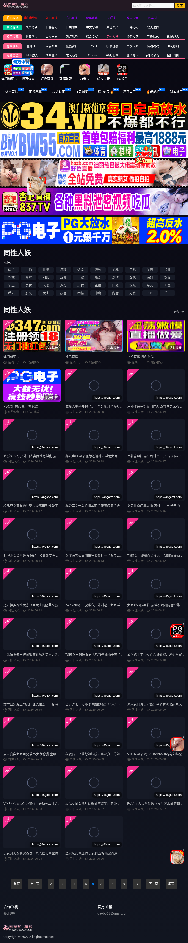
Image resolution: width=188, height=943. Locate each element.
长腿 (167, 270)
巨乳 (132, 270)
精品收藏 (13, 36)
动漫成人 (173, 36)
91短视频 (112, 55)
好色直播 (71, 357)
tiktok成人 (31, 55)
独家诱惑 (112, 46)
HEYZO (92, 46)
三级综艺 (153, 36)
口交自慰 (52, 36)
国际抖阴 (173, 55)
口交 (115, 285)
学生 (11, 285)
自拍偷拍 (72, 27)
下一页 (153, 884)
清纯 (98, 270)
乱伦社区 (132, 55)
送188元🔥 (106, 92)
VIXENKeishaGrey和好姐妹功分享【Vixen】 (34, 803)
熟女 (167, 277)
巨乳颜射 (173, 46)
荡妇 (150, 277)
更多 (177, 311)
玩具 (63, 277)
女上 (46, 293)
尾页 (171, 884)
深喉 (132, 285)
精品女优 (92, 36)
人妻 (46, 285)
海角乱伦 (52, 55)
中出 (98, 293)
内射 (115, 293)
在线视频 (13, 46)
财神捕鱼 (176, 92)
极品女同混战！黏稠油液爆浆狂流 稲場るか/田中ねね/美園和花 (110, 803)
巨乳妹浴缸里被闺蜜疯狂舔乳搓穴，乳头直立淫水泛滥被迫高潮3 (49, 654)
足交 (150, 285)
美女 (28, 285)
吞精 (80, 293)
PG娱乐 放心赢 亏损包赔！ (22, 406)
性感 (46, 270)
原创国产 (112, 27)
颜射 (63, 293)
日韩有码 (52, 27)
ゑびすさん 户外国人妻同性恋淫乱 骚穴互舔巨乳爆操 (41, 456)
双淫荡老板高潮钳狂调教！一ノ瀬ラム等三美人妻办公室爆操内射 (111, 555)
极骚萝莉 (72, 46)
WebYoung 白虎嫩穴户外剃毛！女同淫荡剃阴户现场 (102, 605)
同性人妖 (112, 36)
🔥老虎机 (153, 92)
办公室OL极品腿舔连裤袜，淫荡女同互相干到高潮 (101, 456)
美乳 (115, 270)
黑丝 (28, 277)
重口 (167, 293)
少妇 (63, 285)
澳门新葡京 (11, 357)
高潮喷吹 (153, 46)
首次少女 (132, 46)
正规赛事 (35, 92)
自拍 (28, 270)
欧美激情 (153, 27)
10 (137, 884)
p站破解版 (153, 55)
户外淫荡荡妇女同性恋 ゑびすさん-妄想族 (157, 406)
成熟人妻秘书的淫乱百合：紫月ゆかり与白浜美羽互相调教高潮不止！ (115, 406)
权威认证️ (58, 92)
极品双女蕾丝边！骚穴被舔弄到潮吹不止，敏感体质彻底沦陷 (46, 506)
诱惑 (80, 270)
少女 (80, 285)
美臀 (150, 270)
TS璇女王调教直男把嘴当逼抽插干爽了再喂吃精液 (100, 654)
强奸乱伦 (72, 36)
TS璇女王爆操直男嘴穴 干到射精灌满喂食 (156, 555)
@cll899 (9, 913)
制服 (46, 277)
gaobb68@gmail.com (112, 913)
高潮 (98, 277)
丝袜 (11, 277)
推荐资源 (13, 55)
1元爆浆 (82, 92)
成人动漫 (72, 55)
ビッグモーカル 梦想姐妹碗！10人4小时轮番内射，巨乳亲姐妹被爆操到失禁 (119, 704)
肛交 (28, 293)
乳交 (167, 285)
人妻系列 (52, 46)
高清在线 (13, 27)
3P (150, 293)
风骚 (63, 270)
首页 (17, 884)
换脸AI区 (132, 36)
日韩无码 (132, 27)
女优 (132, 277)
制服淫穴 (31, 36)
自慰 (80, 277)
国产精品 (31, 27)
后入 (11, 293)
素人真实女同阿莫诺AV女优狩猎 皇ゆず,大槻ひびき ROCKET (46, 754)
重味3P (31, 46)
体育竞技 (11, 92)
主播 (98, 285)
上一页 (34, 884)
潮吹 (115, 277)
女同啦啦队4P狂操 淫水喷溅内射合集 (153, 605)
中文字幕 (92, 27)
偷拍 (11, 270)
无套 (132, 293)
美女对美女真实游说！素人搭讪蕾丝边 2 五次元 (37, 853)
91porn (92, 55)
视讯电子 (129, 92)
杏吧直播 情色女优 (140, 357)
